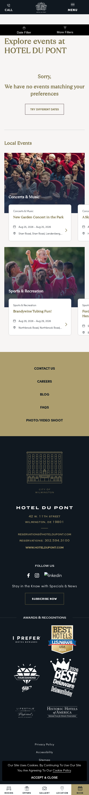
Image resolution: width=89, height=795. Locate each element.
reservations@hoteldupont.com (44, 534)
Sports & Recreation (26, 291)
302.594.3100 (57, 540)
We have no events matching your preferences (44, 90)
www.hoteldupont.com (44, 547)
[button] (73, 7)
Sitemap (44, 760)
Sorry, (44, 76)
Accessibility (44, 752)
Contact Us (44, 368)
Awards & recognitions (44, 617)
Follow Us (44, 566)
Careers (44, 381)
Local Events (18, 143)
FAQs (44, 407)
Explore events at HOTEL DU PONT (35, 46)
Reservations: (44, 540)
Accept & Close (44, 777)
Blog (44, 394)
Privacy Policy (44, 744)
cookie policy (62, 770)
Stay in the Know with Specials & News (44, 585)
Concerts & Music (24, 197)
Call (9, 10)
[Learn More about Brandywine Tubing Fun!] (66, 324)
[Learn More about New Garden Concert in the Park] (66, 230)
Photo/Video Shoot (44, 420)
